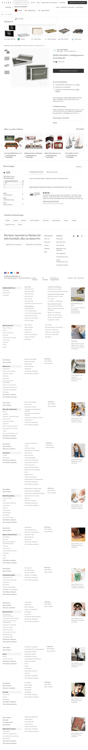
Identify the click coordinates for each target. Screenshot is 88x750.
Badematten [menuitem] (28, 364)
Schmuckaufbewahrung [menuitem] (9, 550)
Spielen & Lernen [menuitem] (8, 627)
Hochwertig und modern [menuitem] (55, 289)
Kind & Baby (79, 7)
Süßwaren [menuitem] (5, 423)
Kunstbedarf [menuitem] (28, 568)
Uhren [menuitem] (26, 472)
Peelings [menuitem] (27, 498)
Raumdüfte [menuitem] (48, 325)
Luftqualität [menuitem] (28, 602)
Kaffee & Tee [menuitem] (6, 419)
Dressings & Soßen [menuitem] (8, 421)
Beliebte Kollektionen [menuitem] (9, 288)
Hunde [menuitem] (5, 656)
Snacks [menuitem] (5, 431)
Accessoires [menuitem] (6, 453)
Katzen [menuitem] (5, 654)
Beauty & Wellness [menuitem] (8, 332)
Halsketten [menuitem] (6, 553)
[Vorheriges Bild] (41, 83)
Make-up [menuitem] (5, 507)
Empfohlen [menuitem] (6, 295)
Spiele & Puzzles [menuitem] (7, 577)
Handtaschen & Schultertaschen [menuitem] (34, 479)
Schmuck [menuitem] (5, 335)
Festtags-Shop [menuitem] (29, 301)
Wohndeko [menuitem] (28, 339)
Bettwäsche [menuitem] (28, 332)
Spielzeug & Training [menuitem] (31, 671)
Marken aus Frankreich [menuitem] (54, 312)
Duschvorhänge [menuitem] (29, 366)
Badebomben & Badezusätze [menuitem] (33, 488)
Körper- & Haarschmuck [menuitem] (10, 534)
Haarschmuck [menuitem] (28, 453)
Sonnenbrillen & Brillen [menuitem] (31, 462)
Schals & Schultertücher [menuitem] (31, 460)
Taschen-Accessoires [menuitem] (31, 477)
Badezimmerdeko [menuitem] (30, 361)
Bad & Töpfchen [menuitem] (29, 607)
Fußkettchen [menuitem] (28, 527)
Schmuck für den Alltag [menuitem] (31, 318)
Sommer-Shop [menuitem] (29, 296)
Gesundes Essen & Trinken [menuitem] (55, 296)
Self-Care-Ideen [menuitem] (29, 320)
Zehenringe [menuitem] (28, 539)
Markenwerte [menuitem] (6, 292)
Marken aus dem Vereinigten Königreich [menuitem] (56, 309)
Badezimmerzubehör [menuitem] (31, 359)
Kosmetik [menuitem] (5, 692)
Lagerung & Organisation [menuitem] (52, 332)
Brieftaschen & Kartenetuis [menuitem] (32, 469)
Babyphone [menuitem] (28, 604)
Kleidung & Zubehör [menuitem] (30, 654)
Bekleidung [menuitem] (6, 457)
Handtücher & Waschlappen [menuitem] (33, 616)
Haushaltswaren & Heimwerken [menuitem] (54, 327)
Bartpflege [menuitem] (28, 682)
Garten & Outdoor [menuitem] (30, 337)
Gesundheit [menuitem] (28, 668)
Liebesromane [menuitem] (29, 724)
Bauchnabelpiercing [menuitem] (30, 529)
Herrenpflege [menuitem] (6, 510)
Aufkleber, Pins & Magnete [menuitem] (10, 589)
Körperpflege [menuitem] (6, 512)
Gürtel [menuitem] (26, 445)
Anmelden (62, 2)
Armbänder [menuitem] (6, 537)
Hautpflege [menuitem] (6, 515)
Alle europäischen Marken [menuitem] (55, 306)
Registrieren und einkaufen (77, 2)
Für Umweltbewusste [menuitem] (31, 310)
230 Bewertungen (8, 178)
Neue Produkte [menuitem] (29, 327)
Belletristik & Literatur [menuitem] (9, 729)
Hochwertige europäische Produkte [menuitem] (58, 291)
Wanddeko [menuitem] (48, 337)
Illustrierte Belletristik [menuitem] (31, 726)
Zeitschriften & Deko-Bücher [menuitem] (11, 736)
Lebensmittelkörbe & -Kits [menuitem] (10, 433)
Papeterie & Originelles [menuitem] (9, 337)
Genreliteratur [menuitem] (29, 719)
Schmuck (57, 7)
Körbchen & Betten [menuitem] (30, 661)
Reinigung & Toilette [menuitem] (30, 651)
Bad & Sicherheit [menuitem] (8, 612)
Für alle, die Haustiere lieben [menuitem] (33, 313)
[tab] (36, 172)
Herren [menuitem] (5, 344)
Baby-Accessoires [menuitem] (8, 629)
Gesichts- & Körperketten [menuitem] (32, 532)
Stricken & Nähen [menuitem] (30, 572)
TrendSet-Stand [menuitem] (29, 289)
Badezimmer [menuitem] (28, 329)
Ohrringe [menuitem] (5, 546)
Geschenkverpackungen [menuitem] (10, 580)
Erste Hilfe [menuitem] (28, 614)
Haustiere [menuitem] (5, 342)
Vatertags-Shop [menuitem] (29, 294)
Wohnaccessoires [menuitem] (8, 325)
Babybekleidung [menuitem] (7, 634)
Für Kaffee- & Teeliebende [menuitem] (55, 301)
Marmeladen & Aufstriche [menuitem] (10, 428)
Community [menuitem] (6, 290)
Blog (38, 2)
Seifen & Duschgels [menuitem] (30, 500)
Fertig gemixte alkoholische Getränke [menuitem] (33, 410)
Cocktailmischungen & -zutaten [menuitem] (34, 417)
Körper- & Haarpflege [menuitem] (31, 609)
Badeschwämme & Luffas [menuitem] (32, 495)
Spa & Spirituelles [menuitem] (8, 517)
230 (61, 51)
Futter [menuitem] (26, 663)
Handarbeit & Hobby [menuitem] (9, 575)
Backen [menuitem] (5, 411)
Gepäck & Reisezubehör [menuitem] (31, 467)
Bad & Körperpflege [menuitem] (8, 495)
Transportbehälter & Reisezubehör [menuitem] (34, 649)
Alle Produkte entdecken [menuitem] (10, 397)
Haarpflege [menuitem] (6, 505)
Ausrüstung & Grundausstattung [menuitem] (8, 615)
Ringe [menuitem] (4, 555)
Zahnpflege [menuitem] (28, 612)
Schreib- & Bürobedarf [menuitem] (9, 587)
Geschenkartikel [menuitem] (29, 308)
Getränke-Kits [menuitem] (28, 420)
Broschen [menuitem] (5, 539)
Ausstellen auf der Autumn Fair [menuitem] (33, 303)
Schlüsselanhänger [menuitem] (30, 457)
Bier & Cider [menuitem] (28, 404)
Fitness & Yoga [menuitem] (7, 498)
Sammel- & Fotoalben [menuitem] (31, 575)
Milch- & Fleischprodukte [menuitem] (10, 426)
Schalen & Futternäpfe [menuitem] (31, 647)
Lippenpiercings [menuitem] (29, 534)
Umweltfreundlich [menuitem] (8, 722)
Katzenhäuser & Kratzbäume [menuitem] (33, 659)
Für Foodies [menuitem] (51, 298)
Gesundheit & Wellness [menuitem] (9, 503)
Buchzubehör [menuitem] (6, 738)
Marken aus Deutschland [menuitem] (55, 315)
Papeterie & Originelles (67, 7)
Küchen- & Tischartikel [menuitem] (51, 329)
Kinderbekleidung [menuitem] (8, 637)
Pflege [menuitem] (26, 666)
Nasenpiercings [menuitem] (29, 537)
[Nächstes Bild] (45, 83)
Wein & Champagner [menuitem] (31, 402)
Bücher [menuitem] (5, 347)
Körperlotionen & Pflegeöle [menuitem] (32, 491)
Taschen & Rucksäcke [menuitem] (31, 443)
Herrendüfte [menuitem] (28, 687)
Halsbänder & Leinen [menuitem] (31, 656)
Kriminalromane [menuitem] (29, 721)
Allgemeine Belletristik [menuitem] (31, 717)
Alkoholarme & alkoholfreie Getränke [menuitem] (32, 414)
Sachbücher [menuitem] (6, 731)
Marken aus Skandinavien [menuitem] (55, 317)
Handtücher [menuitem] (28, 368)
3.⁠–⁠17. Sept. (76, 84)
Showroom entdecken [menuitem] (9, 448)
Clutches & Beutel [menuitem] (30, 448)
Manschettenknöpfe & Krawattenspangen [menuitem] (9, 542)
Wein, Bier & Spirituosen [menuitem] (10, 409)
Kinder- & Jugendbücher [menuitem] (10, 733)
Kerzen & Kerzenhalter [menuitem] (31, 334)
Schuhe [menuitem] (5, 455)
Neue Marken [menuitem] (28, 325)
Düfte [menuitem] (4, 500)
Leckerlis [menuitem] (27, 673)
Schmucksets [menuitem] (6, 548)
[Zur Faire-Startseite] (6, 2)
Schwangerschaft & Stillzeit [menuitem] (11, 618)
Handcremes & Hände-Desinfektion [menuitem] (35, 493)
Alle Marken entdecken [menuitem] (9, 394)
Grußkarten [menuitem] (6, 582)
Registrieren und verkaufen (49, 2)
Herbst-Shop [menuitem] (28, 298)
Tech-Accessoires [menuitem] (30, 465)
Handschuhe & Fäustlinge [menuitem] (32, 450)
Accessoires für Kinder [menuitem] (9, 632)
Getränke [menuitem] (5, 414)
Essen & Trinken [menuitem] (7, 328)
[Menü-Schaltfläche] (2, 14)
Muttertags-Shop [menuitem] (29, 291)
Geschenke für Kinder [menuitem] (31, 315)
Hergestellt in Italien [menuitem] (53, 319)
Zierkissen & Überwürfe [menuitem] (52, 334)
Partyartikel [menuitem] (6, 584)
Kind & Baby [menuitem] (6, 340)
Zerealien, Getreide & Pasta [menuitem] (11, 416)
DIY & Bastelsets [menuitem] (29, 570)
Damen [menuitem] (5, 330)
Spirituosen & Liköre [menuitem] (30, 407)
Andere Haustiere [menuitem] (8, 659)
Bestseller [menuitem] (6, 720)
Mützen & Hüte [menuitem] (29, 455)
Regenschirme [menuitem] (29, 474)
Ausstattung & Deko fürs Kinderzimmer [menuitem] (10, 621)
